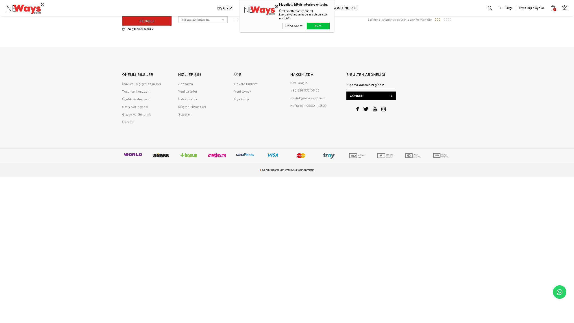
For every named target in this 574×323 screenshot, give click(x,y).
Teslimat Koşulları (136, 91)
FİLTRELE (146, 21)
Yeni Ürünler (187, 91)
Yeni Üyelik (242, 91)
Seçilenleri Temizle (141, 29)
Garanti (128, 122)
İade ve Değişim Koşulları (141, 84)
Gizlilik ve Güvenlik (136, 114)
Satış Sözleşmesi (135, 107)
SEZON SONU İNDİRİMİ (338, 8)
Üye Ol (539, 8)
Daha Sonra (293, 26)
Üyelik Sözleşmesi (136, 99)
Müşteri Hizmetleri (192, 107)
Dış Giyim (224, 8)
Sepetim (184, 114)
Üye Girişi (525, 8)
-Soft (264, 170)
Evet (318, 26)
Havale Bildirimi (246, 84)
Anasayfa (185, 84)
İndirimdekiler (188, 99)
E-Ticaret (273, 170)
